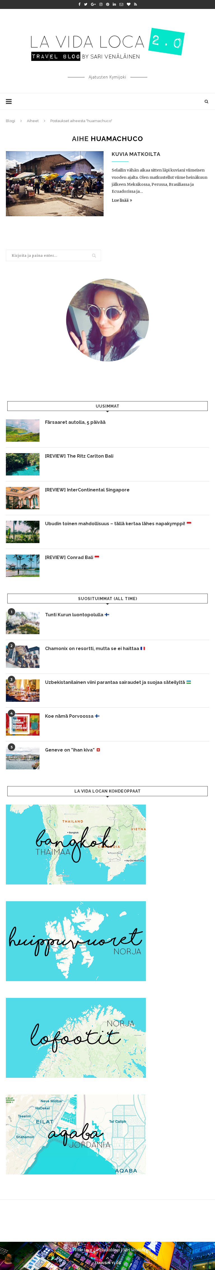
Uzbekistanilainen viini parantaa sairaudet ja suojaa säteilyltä (115, 682)
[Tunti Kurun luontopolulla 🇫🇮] (22, 623)
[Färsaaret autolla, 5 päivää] (22, 430)
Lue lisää (120, 200)
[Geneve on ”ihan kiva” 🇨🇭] (22, 758)
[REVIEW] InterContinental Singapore (87, 490)
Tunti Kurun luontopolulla (74, 614)
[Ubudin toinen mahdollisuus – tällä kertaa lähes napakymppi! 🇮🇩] (22, 532)
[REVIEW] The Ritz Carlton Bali (79, 456)
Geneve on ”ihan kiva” (70, 750)
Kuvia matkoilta (136, 154)
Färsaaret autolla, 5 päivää (75, 422)
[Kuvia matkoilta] (55, 183)
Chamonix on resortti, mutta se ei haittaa (92, 648)
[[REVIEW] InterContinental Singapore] (22, 498)
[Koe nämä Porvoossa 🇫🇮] (22, 724)
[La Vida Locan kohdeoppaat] (76, 807)
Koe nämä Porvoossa (70, 716)
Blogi (10, 121)
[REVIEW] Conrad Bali (69, 557)
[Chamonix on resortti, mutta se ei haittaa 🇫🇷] (22, 657)
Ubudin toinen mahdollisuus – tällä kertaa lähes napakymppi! (115, 523)
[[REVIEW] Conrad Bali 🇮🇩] (22, 566)
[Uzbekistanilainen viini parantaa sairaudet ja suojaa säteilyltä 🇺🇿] (22, 690)
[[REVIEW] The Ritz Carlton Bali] (22, 464)
